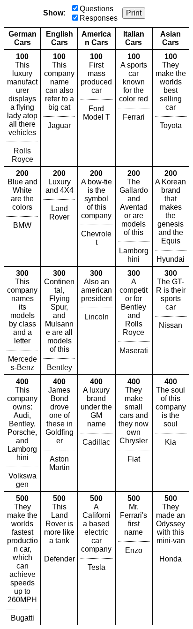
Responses (99, 18)
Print (133, 13)
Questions (96, 9)
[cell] (22, 108)
